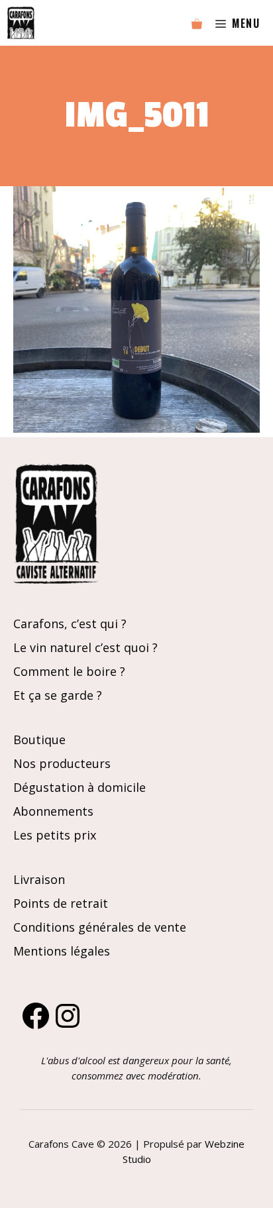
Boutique (39, 739)
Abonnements (53, 811)
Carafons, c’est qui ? (70, 623)
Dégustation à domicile (79, 787)
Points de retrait (60, 903)
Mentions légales (61, 951)
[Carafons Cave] (21, 23)
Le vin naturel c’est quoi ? (85, 647)
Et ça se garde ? (57, 695)
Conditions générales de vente (99, 927)
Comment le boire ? (69, 671)
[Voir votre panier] (197, 23)
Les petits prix (54, 835)
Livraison (39, 879)
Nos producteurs (62, 763)
